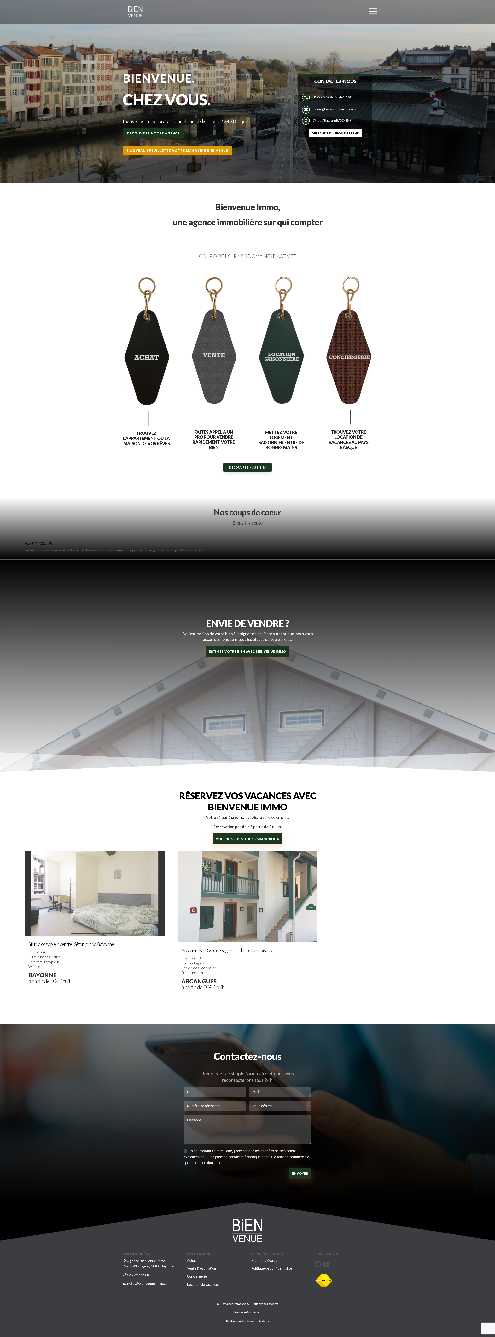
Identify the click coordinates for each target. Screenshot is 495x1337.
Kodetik (263, 1321)
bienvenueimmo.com (247, 1312)
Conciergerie (197, 1276)
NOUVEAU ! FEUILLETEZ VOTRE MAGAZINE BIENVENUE (177, 150)
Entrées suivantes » (457, 1003)
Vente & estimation (201, 1268)
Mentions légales (264, 1260)
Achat (191, 1260)
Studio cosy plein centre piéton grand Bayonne (71, 944)
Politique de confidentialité (271, 1268)
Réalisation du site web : (242, 1321)
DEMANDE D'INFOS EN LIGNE (335, 133)
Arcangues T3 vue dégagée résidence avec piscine (227, 950)
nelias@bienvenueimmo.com (334, 109)
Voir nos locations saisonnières (247, 839)
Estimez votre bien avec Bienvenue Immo (247, 651)
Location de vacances (203, 1284)
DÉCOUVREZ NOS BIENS (247, 467)
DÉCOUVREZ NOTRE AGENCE (153, 133)
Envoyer (300, 1173)
